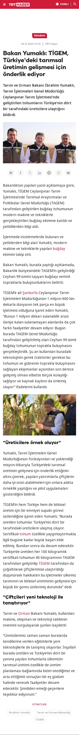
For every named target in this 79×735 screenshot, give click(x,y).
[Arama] (75, 4)
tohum (25, 534)
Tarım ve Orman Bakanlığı (53, 712)
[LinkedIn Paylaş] (39, 173)
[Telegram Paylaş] (49, 173)
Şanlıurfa (30, 292)
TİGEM (44, 563)
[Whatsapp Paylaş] (58, 173)
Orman (24, 613)
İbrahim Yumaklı (19, 712)
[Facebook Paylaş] (20, 173)
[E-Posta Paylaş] (68, 173)
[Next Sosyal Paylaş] (11, 173)
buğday (59, 248)
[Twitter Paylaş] (30, 173)
